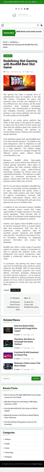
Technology (9, 453)
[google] (24, 9)
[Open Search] (38, 25)
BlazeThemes (37, 464)
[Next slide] (41, 2)
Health (7, 444)
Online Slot (15, 290)
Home (7, 448)
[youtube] (27, 9)
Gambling (8, 56)
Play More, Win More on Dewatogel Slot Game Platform (24, 341)
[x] (21, 9)
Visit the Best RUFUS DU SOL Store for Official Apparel (19, 2)
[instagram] (18, 9)
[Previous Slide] (38, 2)
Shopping (8, 457)
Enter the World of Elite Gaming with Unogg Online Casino (25, 328)
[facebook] (16, 9)
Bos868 (32, 139)
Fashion (8, 439)
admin (8, 72)
